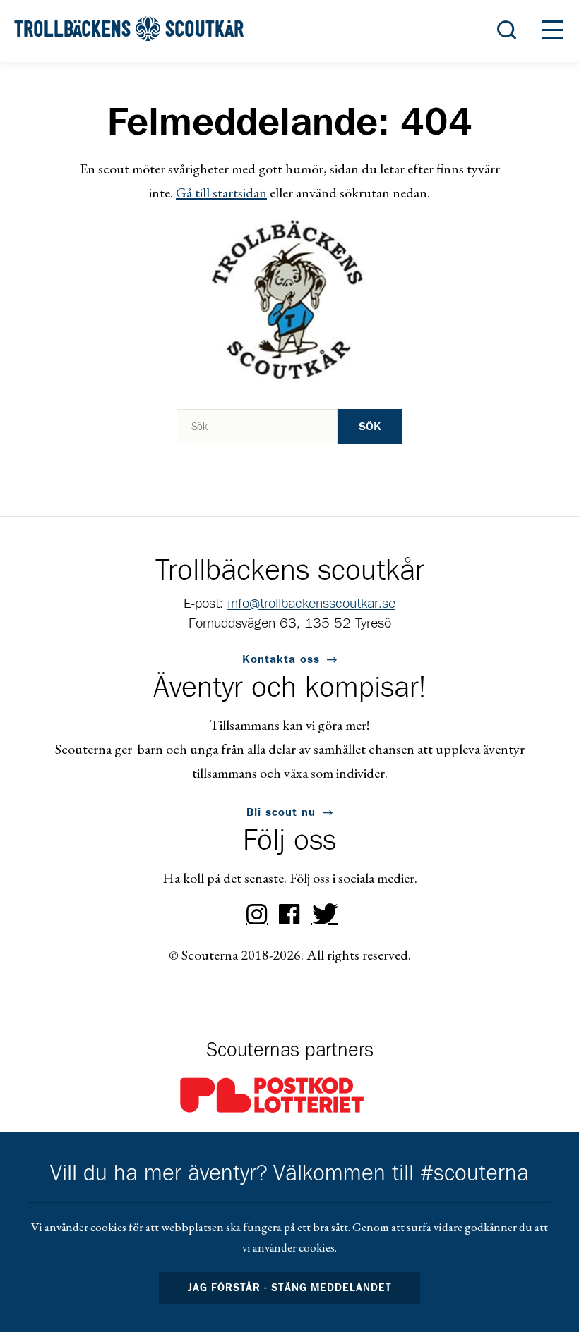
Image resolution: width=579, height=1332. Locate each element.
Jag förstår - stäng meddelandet (289, 1288)
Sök (370, 426)
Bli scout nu (281, 812)
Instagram (257, 914)
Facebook (289, 914)
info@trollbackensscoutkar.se (311, 604)
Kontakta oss (281, 659)
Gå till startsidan (221, 192)
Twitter (322, 914)
